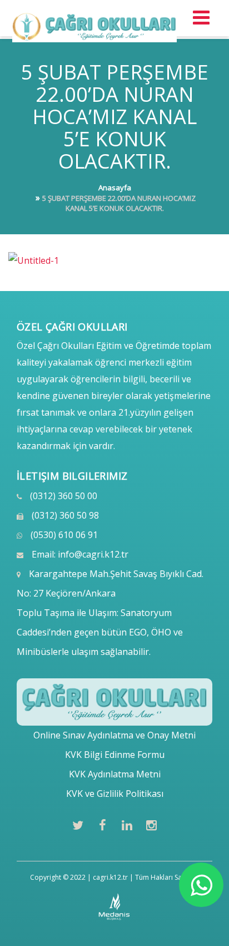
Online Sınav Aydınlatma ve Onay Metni (114, 735)
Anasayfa (114, 188)
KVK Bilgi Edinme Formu (115, 754)
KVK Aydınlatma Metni (115, 774)
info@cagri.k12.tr (93, 554)
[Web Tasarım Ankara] (114, 907)
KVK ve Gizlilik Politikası (114, 793)
